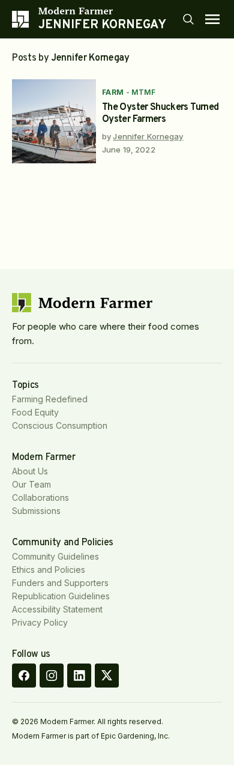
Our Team (31, 484)
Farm (113, 92)
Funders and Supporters (60, 583)
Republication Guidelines (61, 596)
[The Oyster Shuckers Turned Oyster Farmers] (54, 121)
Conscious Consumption (59, 425)
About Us (30, 471)
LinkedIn (79, 676)
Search (188, 19)
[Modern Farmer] (102, 10)
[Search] (188, 19)
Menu (212, 19)
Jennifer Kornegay (148, 136)
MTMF (143, 92)
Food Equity (35, 412)
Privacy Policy (40, 622)
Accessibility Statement (57, 609)
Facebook (24, 676)
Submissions (36, 511)
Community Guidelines (55, 556)
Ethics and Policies (48, 569)
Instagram (52, 676)
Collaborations (40, 497)
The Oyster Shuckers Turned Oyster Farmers (160, 113)
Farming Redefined (50, 399)
